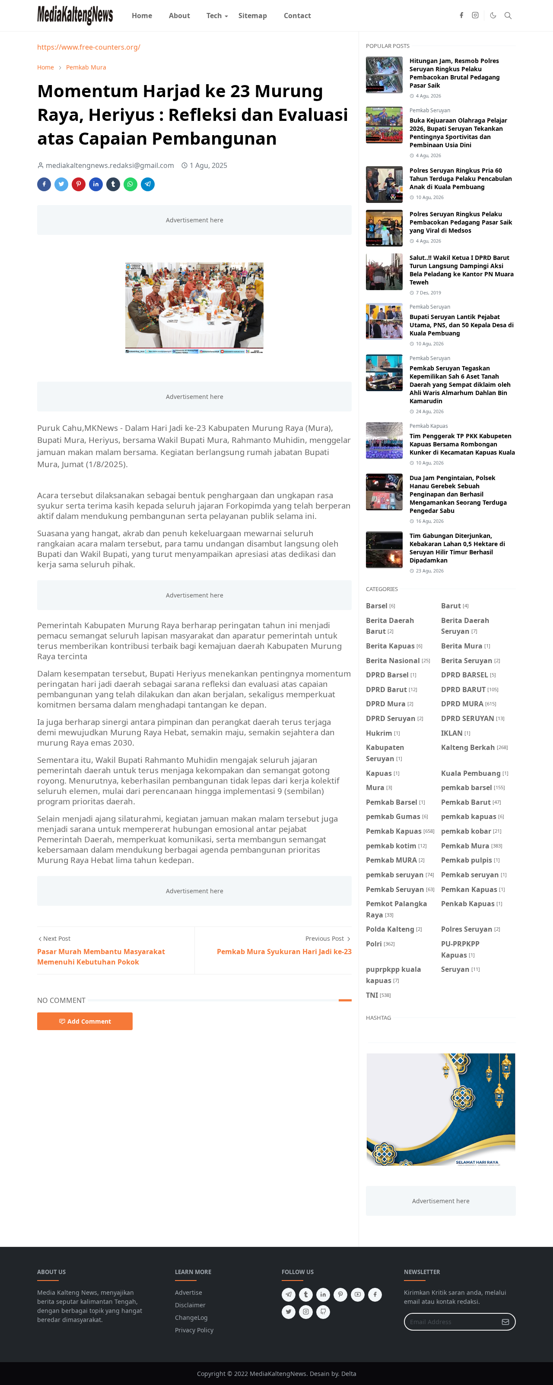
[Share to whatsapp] (130, 184)
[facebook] (461, 15)
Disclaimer (190, 1305)
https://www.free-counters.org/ (88, 47)
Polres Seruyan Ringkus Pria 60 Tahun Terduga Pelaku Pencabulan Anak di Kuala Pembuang (461, 178)
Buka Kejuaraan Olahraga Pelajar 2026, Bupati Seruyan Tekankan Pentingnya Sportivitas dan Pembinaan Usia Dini (458, 132)
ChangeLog (191, 1317)
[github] (323, 1312)
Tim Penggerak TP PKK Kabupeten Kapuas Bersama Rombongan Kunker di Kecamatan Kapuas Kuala (462, 444)
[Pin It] (79, 184)
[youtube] (358, 1295)
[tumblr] (306, 1295)
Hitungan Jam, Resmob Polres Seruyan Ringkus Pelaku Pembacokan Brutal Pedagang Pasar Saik (455, 73)
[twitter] (289, 1312)
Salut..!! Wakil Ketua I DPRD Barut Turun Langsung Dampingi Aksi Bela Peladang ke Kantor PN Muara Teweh (462, 269)
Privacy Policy (194, 1330)
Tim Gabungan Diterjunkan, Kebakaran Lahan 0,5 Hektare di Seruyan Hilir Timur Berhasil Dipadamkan (457, 547)
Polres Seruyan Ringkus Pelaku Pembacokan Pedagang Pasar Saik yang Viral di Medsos (461, 222)
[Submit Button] (505, 1322)
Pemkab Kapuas (429, 426)
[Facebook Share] (44, 184)
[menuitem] (142, 15)
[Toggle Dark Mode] (493, 15)
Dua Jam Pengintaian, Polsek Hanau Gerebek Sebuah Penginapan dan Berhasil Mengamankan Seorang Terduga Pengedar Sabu (458, 494)
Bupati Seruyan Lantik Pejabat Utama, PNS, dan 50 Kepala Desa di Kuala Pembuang (462, 325)
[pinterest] (340, 1295)
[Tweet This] (61, 184)
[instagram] (475, 15)
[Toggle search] (508, 15)
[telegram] (289, 1295)
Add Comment (89, 1021)
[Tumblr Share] (113, 184)
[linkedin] (323, 1295)
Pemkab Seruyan (430, 110)
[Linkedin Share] (96, 184)
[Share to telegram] (148, 184)
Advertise (188, 1292)
